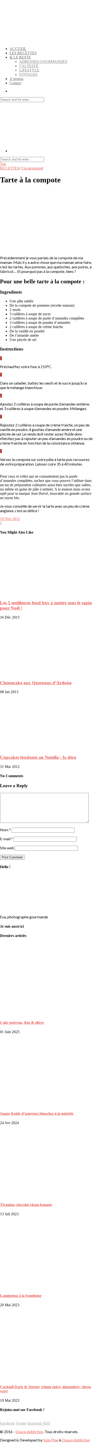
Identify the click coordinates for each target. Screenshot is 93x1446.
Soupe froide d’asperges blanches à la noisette (36, 1113)
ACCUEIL (18, 49)
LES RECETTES (23, 53)
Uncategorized (32, 168)
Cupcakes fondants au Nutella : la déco (38, 757)
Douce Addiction (29, 1431)
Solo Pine (50, 1440)
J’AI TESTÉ (28, 66)
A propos (16, 79)
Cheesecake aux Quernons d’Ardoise (36, 682)
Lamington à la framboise (20, 1296)
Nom (5, 829)
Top (3, 164)
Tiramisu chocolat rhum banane (26, 1205)
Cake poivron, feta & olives (22, 1023)
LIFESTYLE (29, 70)
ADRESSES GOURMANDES (43, 62)
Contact (15, 83)
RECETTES (9, 168)
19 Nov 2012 (10, 519)
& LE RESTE (20, 57)
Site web (7, 848)
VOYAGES (28, 74)
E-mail (6, 838)
